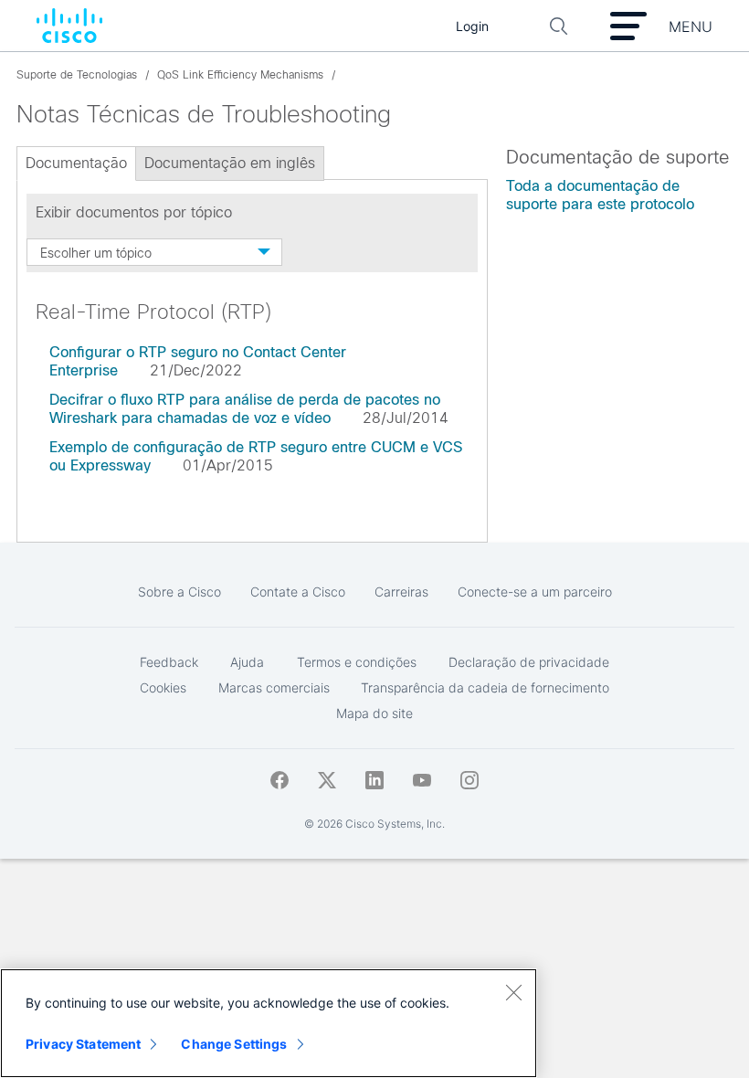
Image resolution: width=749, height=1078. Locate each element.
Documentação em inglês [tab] (229, 163)
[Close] (513, 992)
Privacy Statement (83, 1044)
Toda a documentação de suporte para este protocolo (600, 195)
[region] (268, 1023)
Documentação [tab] (76, 163)
